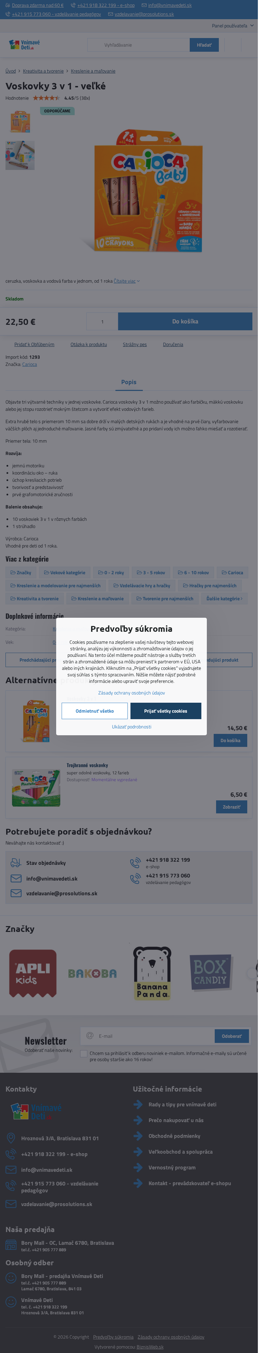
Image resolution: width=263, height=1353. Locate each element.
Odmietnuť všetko (95, 710)
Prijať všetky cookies (165, 710)
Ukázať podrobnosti (131, 726)
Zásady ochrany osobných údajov (131, 692)
